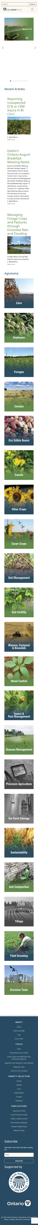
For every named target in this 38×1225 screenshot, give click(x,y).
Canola (19, 1081)
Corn (19, 1089)
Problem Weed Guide (19, 1126)
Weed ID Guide (19, 1130)
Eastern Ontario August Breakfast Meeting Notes (18, 156)
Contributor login (28, 1219)
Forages (19, 1097)
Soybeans (19, 1101)
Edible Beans (19, 1093)
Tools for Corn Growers (19, 1071)
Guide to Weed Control (19, 1119)
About (19, 1027)
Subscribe (19, 1161)
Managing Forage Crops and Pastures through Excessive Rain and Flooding (17, 224)
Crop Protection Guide (19, 1115)
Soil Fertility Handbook (19, 1123)
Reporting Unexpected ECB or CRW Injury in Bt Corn (16, 106)
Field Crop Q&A (19, 1031)
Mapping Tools (19, 1067)
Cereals (19, 1085)
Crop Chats (19, 1039)
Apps (19, 1049)
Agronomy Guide (19, 1111)
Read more (11, 140)
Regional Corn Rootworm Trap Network (19, 1063)
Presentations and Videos (19, 1053)
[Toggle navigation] (32, 9)
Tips (19, 1035)
